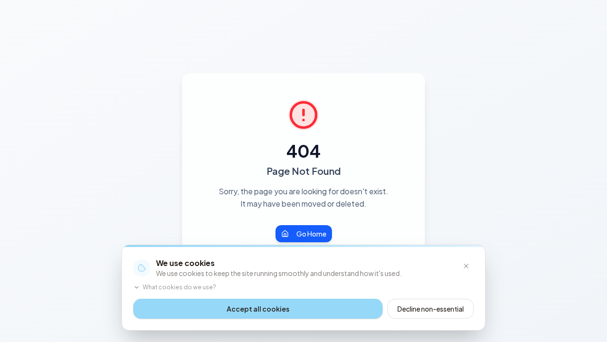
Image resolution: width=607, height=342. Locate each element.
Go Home (311, 233)
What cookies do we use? (179, 287)
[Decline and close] (466, 266)
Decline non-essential (430, 308)
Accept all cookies (258, 308)
